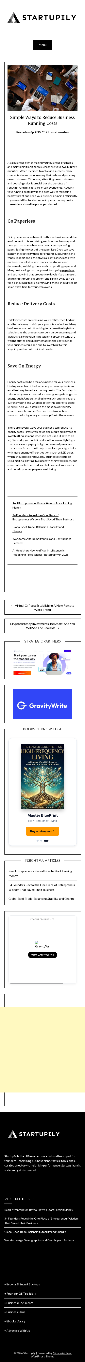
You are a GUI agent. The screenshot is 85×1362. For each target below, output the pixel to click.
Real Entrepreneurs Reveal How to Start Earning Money (38, 1209)
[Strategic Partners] (42, 660)
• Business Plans (14, 1312)
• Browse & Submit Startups (22, 1284)
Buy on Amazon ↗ (42, 831)
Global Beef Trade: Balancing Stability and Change (41, 898)
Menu (42, 45)
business (69, 381)
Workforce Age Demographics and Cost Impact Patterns (39, 1240)
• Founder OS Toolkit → (20, 1293)
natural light (22, 465)
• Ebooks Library (14, 1321)
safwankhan (61, 132)
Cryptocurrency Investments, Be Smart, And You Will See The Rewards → (42, 626)
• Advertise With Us (17, 1330)
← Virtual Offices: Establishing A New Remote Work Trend (42, 607)
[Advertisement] (42, 1022)
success (60, 171)
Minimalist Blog (62, 1353)
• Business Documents (18, 1303)
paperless (68, 270)
